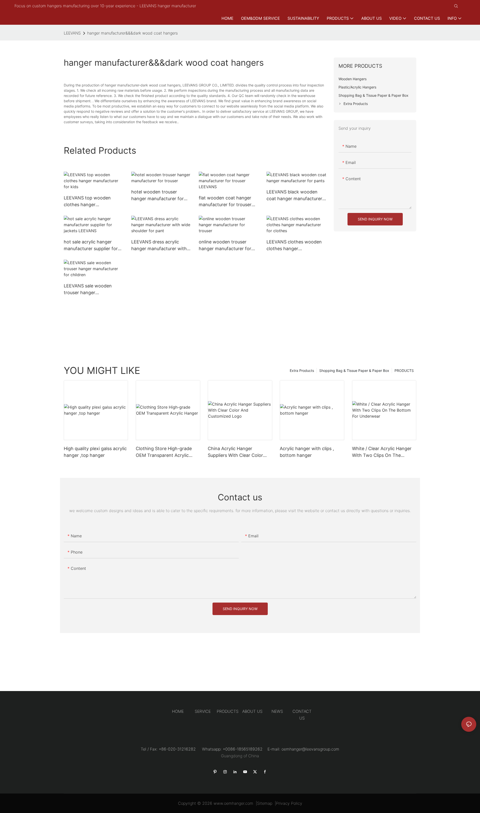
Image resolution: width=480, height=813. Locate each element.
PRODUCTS (404, 370)
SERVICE (203, 711)
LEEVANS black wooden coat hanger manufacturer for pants (294, 195)
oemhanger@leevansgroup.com (310, 749)
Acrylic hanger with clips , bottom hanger (307, 452)
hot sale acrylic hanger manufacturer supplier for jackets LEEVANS (91, 245)
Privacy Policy (289, 803)
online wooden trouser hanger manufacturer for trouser (225, 245)
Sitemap (264, 803)
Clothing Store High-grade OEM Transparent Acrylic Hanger (164, 452)
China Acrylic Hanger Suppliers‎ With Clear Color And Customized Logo (235, 452)
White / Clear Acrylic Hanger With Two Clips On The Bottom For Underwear (382, 452)
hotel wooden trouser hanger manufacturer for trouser (157, 195)
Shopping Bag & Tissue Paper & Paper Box (354, 370)
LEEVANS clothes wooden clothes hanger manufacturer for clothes (294, 245)
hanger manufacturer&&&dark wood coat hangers (132, 32)
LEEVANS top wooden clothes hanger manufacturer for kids (87, 201)
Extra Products (302, 370)
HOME (178, 711)
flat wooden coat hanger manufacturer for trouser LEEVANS (225, 201)
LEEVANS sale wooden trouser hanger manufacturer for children (91, 289)
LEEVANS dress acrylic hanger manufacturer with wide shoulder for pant (159, 245)
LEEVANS (72, 32)
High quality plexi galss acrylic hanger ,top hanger (95, 452)
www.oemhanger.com (233, 803)
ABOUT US (252, 711)
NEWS (277, 711)
